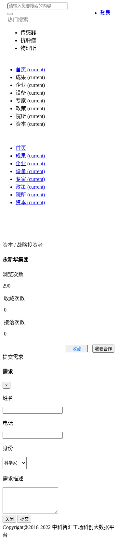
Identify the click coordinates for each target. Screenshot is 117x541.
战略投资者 (30, 245)
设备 (30, 171)
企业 (30, 163)
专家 (30, 179)
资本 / (10, 245)
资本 (30, 202)
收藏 (76, 349)
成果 (30, 156)
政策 (30, 187)
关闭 (9, 519)
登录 (105, 13)
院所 (30, 194)
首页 (30, 69)
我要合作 (103, 349)
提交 (24, 519)
